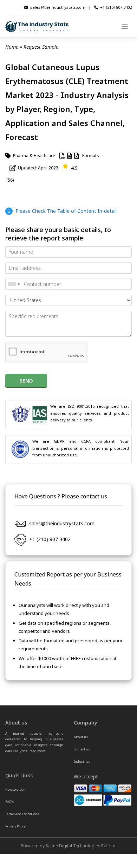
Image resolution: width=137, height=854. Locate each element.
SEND (26, 380)
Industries (82, 761)
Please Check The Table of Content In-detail (65, 211)
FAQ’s (9, 801)
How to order (15, 789)
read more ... (39, 751)
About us (81, 737)
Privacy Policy (15, 826)
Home (11, 46)
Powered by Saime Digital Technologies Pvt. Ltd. (69, 845)
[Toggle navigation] (125, 26)
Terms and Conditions (22, 814)
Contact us (82, 749)
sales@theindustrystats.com (57, 7)
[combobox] (14, 284)
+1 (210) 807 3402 (116, 7)
